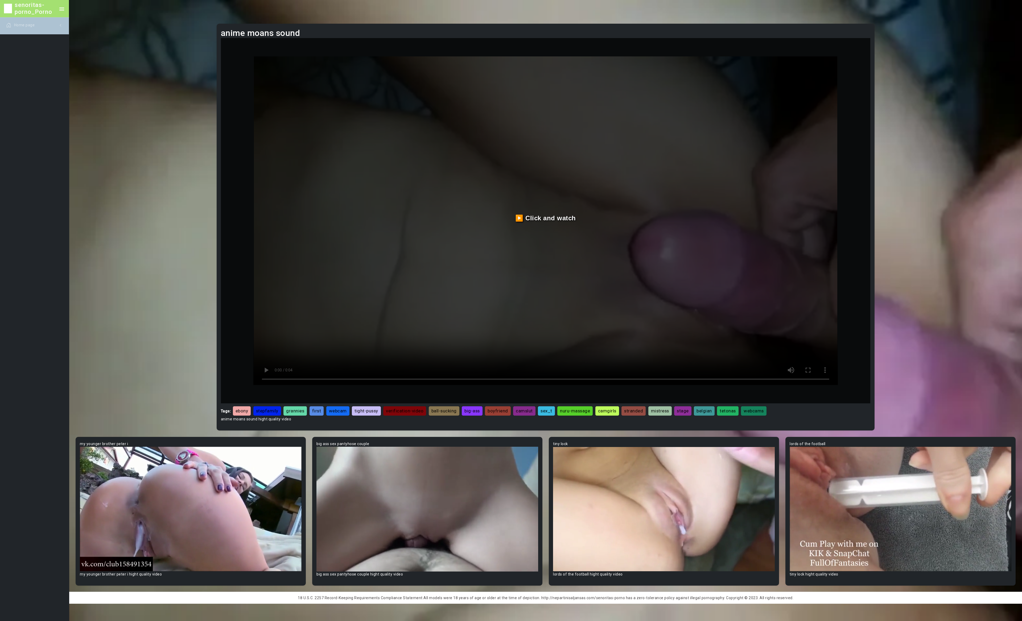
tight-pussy (366, 410)
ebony (242, 410)
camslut (524, 410)
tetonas (728, 410)
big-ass (472, 410)
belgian (704, 410)
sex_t (546, 410)
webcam (338, 410)
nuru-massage (575, 410)
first (316, 410)
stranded (633, 410)
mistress (660, 410)
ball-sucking (444, 410)
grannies (295, 410)
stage (683, 410)
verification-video (404, 410)
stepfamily (267, 410)
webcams (754, 410)
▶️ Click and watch (545, 218)
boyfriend (498, 410)
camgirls (607, 410)
